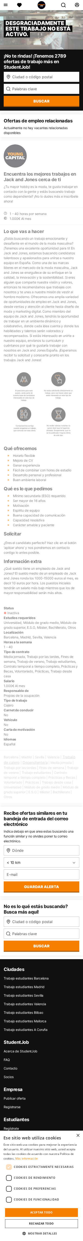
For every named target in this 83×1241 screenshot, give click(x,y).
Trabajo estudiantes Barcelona (26, 978)
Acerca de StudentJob (20, 1051)
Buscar (41, 101)
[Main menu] (5, 5)
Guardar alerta (41, 886)
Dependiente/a (35, 762)
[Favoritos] (19, 5)
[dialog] (41, 1186)
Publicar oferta (15, 1098)
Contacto (10, 1068)
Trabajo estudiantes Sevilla (23, 995)
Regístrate (11, 1128)
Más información (26, 1158)
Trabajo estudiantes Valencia (25, 1004)
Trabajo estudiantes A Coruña (25, 1030)
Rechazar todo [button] (41, 1223)
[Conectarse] (77, 5)
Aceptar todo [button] (41, 1212)
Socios (8, 1077)
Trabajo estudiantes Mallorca (25, 1021)
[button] (41, 1233)
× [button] (78, 1135)
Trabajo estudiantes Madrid (24, 987)
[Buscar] (65, 5)
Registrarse (12, 1107)
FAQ (7, 1060)
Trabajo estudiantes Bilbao (23, 1012)
